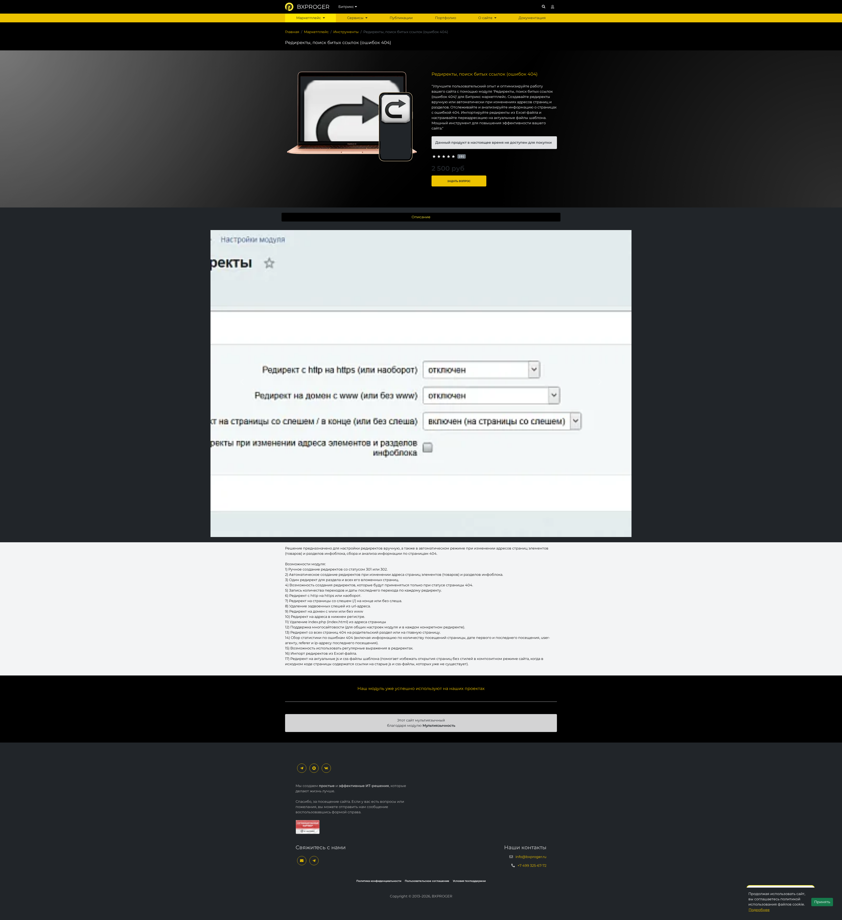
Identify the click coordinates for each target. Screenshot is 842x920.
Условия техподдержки (469, 881)
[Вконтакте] (326, 768)
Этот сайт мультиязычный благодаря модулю (421, 723)
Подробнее (759, 910)
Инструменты (346, 32)
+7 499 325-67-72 (531, 865)
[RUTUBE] (314, 768)
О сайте (485, 18)
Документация (532, 18)
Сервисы (355, 18)
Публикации (401, 18)
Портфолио (445, 18)
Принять (822, 902)
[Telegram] (301, 768)
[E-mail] (301, 860)
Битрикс (346, 7)
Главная (292, 32)
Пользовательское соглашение (427, 881)
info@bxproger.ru (531, 857)
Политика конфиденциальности (378, 881)
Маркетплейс (308, 18)
